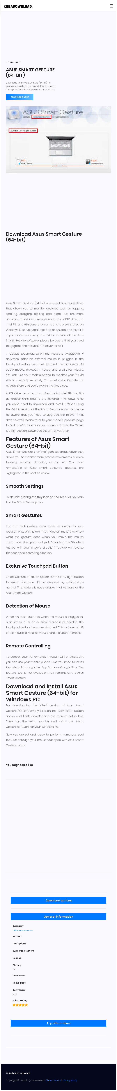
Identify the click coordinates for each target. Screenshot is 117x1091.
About (49, 1080)
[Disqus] (58, 825)
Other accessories (22, 930)
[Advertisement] (58, 36)
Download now (20, 97)
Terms (57, 1080)
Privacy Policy (69, 1080)
